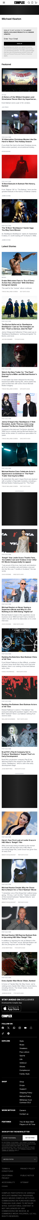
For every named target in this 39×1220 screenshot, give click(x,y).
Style (4, 95)
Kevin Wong (6, 151)
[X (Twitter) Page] (8, 1028)
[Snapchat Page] (31, 1028)
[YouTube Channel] (25, 1028)
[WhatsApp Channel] (14, 1028)
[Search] (29, 2)
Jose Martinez (7, 769)
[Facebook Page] (3, 1028)
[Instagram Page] (20, 1028)
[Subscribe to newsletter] (30, 1137)
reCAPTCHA (26, 52)
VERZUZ (23, 1063)
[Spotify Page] (8, 1033)
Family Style (24, 1074)
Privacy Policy (13, 54)
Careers (23, 1110)
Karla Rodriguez (8, 671)
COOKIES (5, 1186)
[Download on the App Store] (11, 1007)
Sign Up (19, 43)
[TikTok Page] (3, 1033)
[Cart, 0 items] (36, 2)
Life (21, 1059)
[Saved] (32, 2)
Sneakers (23, 1048)
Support (23, 1089)
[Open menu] (4, 2)
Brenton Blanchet (9, 855)
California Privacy (7, 1176)
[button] (19, 1159)
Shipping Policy (26, 1093)
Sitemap (24, 1182)
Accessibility (8, 1182)
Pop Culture (6, 137)
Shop (22, 1082)
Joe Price (5, 107)
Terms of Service (26, 54)
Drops (22, 1085)
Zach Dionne (6, 574)
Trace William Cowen (10, 291)
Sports (22, 1056)
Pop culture (24, 1052)
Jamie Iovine (6, 196)
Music (22, 1045)
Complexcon (25, 1070)
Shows (22, 1066)
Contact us (24, 1114)
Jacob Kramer (7, 339)
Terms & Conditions (7, 1170)
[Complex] (19, 2)
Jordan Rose (6, 993)
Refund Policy (25, 1096)
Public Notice (27, 1175)
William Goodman (8, 719)
